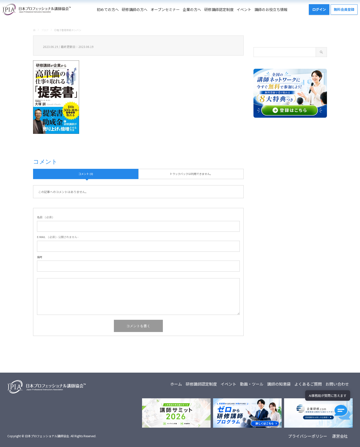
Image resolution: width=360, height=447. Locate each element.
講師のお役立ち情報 (271, 9)
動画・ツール (252, 384)
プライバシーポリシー (307, 436)
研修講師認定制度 (219, 9)
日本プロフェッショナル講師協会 (47, 436)
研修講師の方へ (134, 9)
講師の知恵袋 (279, 384)
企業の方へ (192, 9)
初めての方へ (108, 9)
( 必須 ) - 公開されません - (58, 237)
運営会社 (340, 436)
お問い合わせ (337, 384)
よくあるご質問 (308, 384)
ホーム (176, 384)
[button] (342, 412)
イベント (244, 9)
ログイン (319, 9)
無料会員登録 (344, 9)
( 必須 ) (45, 217)
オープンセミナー (165, 9)
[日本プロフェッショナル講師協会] (36, 9)
